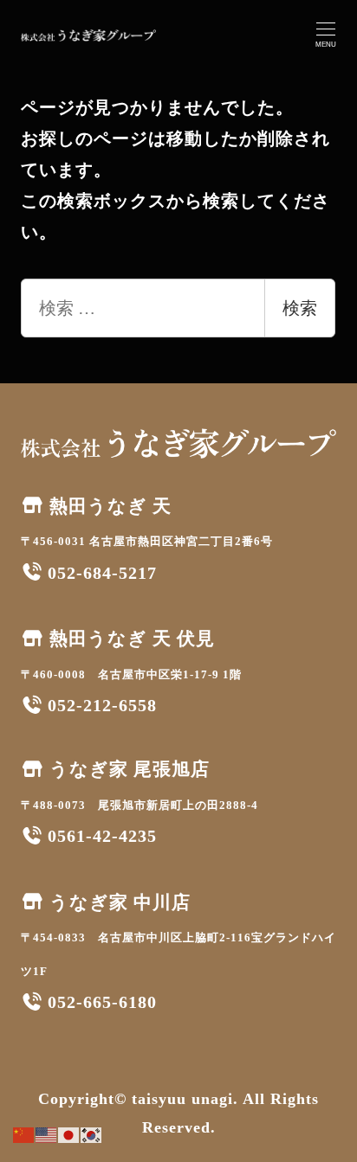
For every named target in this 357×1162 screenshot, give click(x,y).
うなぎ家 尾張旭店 (127, 769)
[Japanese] (69, 1133)
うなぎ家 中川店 (117, 902)
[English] (47, 1133)
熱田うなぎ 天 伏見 (129, 638)
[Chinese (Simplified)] (24, 1133)
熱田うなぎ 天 (108, 506)
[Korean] (92, 1133)
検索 (299, 308)
